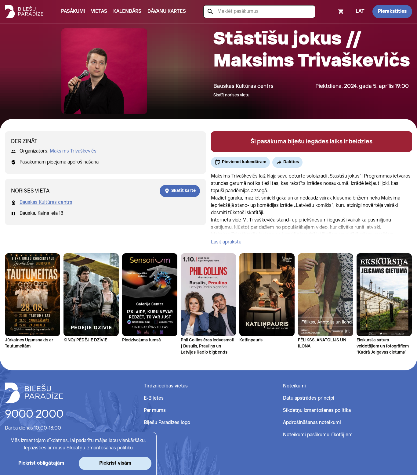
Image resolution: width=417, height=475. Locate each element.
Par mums (155, 410)
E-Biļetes (154, 398)
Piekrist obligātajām (41, 463)
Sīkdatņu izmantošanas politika (317, 410)
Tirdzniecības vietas (166, 386)
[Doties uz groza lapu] (333, 11)
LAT (360, 11)
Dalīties (291, 162)
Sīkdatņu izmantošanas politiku (100, 448)
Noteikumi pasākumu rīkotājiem (318, 435)
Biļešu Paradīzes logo (167, 422)
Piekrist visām (115, 463)
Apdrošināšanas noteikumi (312, 422)
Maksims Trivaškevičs (73, 151)
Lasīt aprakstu (226, 242)
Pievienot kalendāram (244, 162)
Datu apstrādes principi (308, 398)
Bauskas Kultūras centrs (46, 202)
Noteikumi (294, 386)
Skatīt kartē (183, 191)
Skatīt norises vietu (231, 95)
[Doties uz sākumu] (34, 393)
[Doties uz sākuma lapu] (24, 11)
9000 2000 (34, 414)
